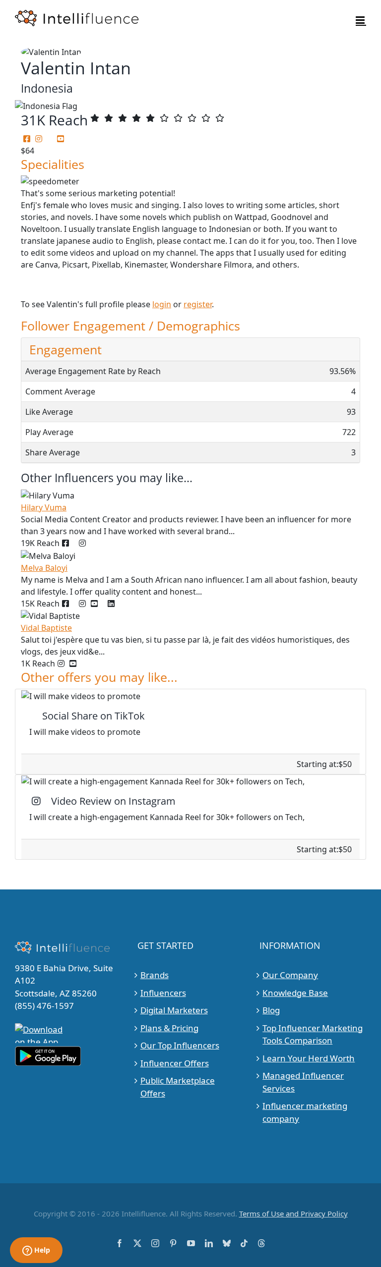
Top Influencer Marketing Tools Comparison (312, 1034)
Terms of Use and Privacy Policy (293, 1213)
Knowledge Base (295, 992)
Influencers (163, 992)
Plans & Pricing (169, 1028)
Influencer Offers (174, 1063)
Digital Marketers (174, 1010)
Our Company (290, 975)
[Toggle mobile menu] (361, 20)
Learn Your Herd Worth (308, 1058)
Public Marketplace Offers (177, 1087)
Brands (154, 975)
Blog (271, 1010)
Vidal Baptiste (46, 627)
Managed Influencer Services (303, 1082)
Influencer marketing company (304, 1112)
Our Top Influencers (179, 1045)
